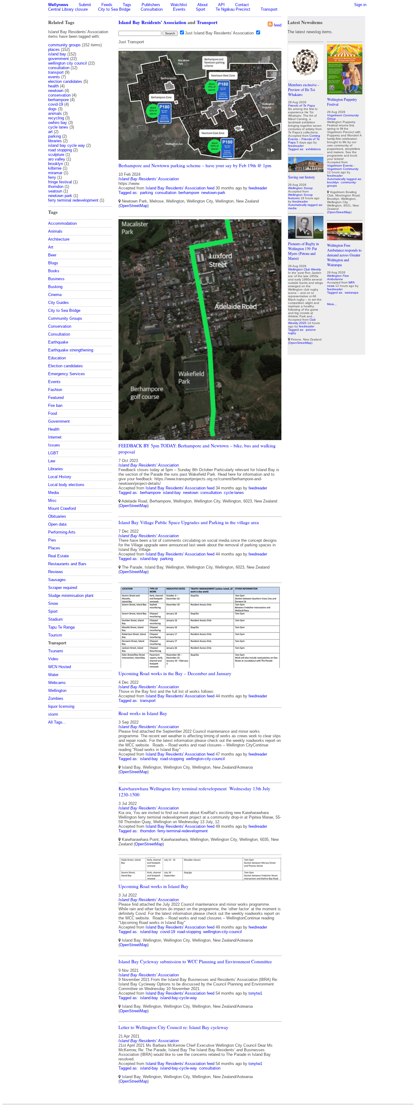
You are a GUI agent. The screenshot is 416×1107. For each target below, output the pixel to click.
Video (53, 659)
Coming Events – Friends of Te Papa (304, 139)
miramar (55, 173)
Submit (85, 4)
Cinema (55, 294)
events (54, 77)
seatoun (55, 191)
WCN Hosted (59, 667)
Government (59, 421)
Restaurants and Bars (67, 564)
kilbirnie (55, 168)
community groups (64, 45)
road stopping (60, 150)
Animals (55, 231)
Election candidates (65, 366)
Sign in (360, 4)
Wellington (57, 690)
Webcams (57, 682)
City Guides (58, 302)
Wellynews (58, 4)
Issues (54, 445)
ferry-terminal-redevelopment (182, 831)
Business (56, 279)
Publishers (151, 4)
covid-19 (55, 104)
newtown (55, 90)
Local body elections (66, 484)
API (221, 4)
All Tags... (57, 722)
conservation (59, 95)
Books (53, 271)
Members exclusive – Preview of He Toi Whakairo (303, 89)
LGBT (53, 453)
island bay (57, 54)
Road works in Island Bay (142, 713)
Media (53, 492)
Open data (57, 524)
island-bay (172, 492)
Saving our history (301, 177)
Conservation (59, 326)
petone (311, 329)
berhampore (58, 99)
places (54, 49)
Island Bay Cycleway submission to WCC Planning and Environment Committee (195, 961)
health (53, 86)
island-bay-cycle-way (178, 998)
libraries (55, 141)
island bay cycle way (66, 145)
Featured (56, 397)
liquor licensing (61, 706)
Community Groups (65, 318)
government (58, 58)
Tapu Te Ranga (61, 627)
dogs (52, 109)
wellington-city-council (205, 758)
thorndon (55, 186)
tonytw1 (255, 993)
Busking (55, 286)
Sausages (57, 579)
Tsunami (55, 651)
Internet (55, 437)
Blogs (53, 263)
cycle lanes (58, 127)
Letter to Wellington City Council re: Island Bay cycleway (173, 1027)
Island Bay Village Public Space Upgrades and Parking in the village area (188, 522)
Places (54, 548)
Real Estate (58, 556)
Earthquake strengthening (70, 350)
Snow (53, 603)
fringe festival (60, 182)
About (202, 4)
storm (53, 714)
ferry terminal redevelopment (73, 200)
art (50, 131)
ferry (52, 177)
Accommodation (62, 223)
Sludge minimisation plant (70, 595)
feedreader (258, 188)
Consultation (152, 9)
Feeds (106, 4)
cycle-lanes (234, 492)
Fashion (55, 389)
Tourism (55, 635)
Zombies (55, 698)
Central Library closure (68, 9)
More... (332, 304)
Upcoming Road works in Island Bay (153, 886)
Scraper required (62, 587)
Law (51, 461)
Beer (52, 255)
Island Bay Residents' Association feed (180, 188)
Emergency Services (66, 374)
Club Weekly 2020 (302, 321)
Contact (242, 4)
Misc (52, 500)
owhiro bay (57, 122)
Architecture (58, 239)
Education (57, 358)
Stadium (55, 619)
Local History (59, 476)
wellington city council (67, 63)
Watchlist (179, 4)
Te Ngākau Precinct (233, 9)
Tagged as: (128, 192)
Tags (127, 4)
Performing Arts (62, 532)
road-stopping (172, 758)
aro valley (56, 159)
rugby (292, 333)
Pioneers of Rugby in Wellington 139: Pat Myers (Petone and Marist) (303, 251)
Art (50, 247)
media (292, 208)
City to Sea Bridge (114, 9)
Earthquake (58, 342)
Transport (269, 9)
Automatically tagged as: (305, 204)
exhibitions (313, 149)
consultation (58, 67)
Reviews (55, 571)
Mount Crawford (62, 508)
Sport (200, 9)
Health (53, 429)
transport (56, 72)
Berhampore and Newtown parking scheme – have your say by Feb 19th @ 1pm (194, 165)
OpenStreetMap (133, 205)
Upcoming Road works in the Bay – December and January (174, 673)
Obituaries (57, 516)
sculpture (56, 154)
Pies (52, 540)
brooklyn (55, 163)
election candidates (65, 81)
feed (277, 25)
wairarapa (351, 292)
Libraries (55, 469)
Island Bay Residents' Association (152, 22)
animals (55, 113)
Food (52, 413)
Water (53, 674)
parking (54, 136)
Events (179, 9)
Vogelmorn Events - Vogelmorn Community (342, 167)
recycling (56, 118)
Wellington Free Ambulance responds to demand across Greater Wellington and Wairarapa (344, 255)
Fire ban (55, 405)
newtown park (60, 195)
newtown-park (213, 192)
